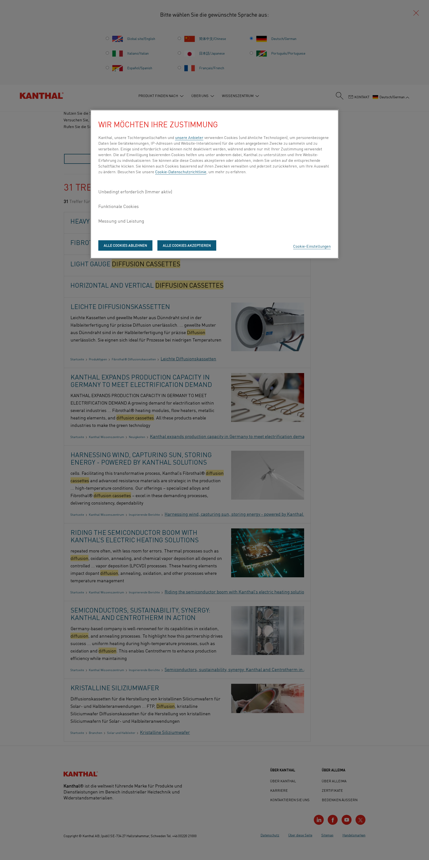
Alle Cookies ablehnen (125, 245)
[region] (214, 184)
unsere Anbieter (189, 137)
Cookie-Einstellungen (312, 246)
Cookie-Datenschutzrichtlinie (180, 171)
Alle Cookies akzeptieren (187, 245)
